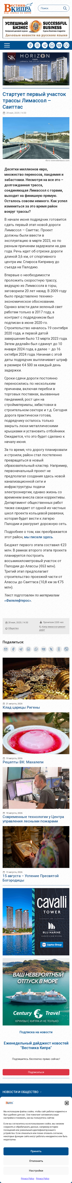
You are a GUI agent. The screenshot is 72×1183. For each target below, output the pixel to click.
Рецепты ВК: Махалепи (23, 762)
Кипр (44, 627)
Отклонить (36, 1161)
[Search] (65, 8)
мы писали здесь (38, 537)
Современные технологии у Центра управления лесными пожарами (33, 819)
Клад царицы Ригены (21, 707)
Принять (36, 1151)
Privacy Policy (27, 1178)
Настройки (36, 1170)
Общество (13, 628)
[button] (67, 1103)
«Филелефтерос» (17, 600)
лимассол (53, 627)
